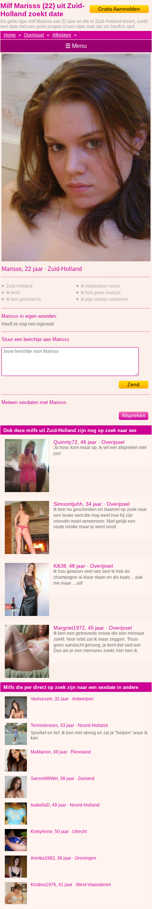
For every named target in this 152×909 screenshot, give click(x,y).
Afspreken (133, 415)
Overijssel (34, 35)
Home (10, 35)
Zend (133, 384)
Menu (76, 46)
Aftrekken (61, 35)
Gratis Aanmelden (119, 9)
